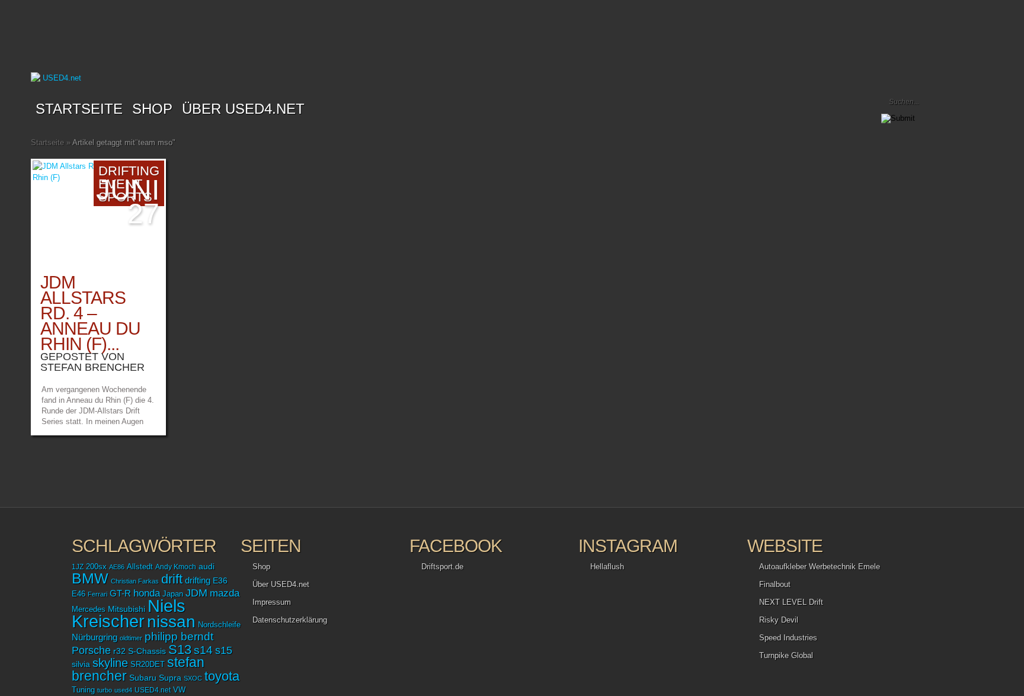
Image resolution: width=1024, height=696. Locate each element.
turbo (104, 690)
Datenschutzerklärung (289, 619)
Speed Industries (788, 637)
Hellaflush (607, 566)
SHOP (152, 109)
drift (172, 579)
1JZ (78, 567)
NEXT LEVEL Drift (791, 602)
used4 (123, 690)
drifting (197, 580)
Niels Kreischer (128, 613)
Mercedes (88, 609)
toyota (221, 676)
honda (146, 593)
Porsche (91, 650)
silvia (81, 664)
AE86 (116, 566)
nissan (171, 621)
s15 (223, 650)
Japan (172, 593)
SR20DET (147, 664)
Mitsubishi (126, 609)
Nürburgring (94, 637)
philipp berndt (179, 636)
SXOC (193, 678)
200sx (96, 567)
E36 (220, 580)
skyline (110, 662)
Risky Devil (778, 619)
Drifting (128, 170)
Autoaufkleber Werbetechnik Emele (819, 566)
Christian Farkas (135, 581)
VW (179, 690)
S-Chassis (147, 651)
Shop (261, 566)
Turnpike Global (786, 655)
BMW (90, 578)
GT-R (120, 593)
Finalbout (775, 584)
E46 (78, 594)
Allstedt (140, 567)
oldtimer (131, 638)
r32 (119, 651)
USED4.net (153, 690)
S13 (179, 649)
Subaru (142, 677)
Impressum (271, 602)
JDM (196, 592)
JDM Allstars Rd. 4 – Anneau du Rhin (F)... (90, 313)
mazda (224, 593)
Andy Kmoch (175, 567)
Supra (170, 677)
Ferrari (97, 594)
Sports (125, 197)
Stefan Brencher (92, 367)
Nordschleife (219, 625)
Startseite (79, 109)
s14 (203, 650)
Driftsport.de (442, 566)
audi (207, 566)
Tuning (83, 690)
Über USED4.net (243, 109)
